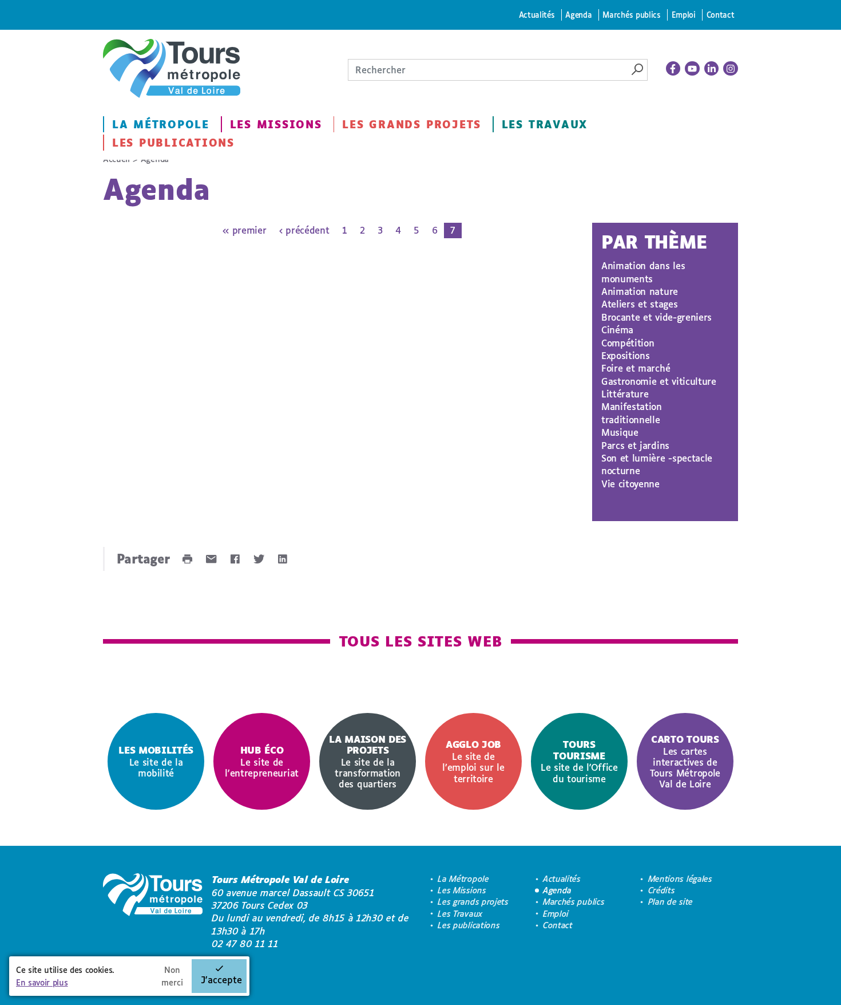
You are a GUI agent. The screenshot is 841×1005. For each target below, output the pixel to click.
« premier (244, 230)
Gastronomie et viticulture (658, 381)
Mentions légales (680, 878)
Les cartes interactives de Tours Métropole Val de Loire (685, 761)
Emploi (684, 14)
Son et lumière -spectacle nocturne (656, 464)
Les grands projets (411, 124)
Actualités (537, 14)
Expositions (625, 355)
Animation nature (639, 291)
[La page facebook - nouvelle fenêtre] (673, 68)
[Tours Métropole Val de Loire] (171, 68)
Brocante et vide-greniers (656, 317)
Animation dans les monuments (643, 271)
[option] (156, 761)
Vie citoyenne (630, 484)
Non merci (172, 976)
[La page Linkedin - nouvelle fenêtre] (711, 68)
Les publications (173, 142)
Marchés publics (631, 14)
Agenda (578, 14)
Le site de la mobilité (155, 761)
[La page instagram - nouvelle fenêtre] (730, 68)
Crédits (661, 890)
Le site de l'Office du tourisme (579, 761)
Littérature (624, 394)
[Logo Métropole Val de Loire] (153, 911)
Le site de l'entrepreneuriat (262, 761)
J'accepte (221, 980)
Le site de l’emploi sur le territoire (473, 761)
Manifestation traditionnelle (631, 412)
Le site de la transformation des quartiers (367, 761)
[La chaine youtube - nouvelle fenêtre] (692, 68)
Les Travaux (545, 124)
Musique (619, 432)
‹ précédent (304, 230)
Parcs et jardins (635, 445)
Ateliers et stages (639, 304)
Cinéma (617, 330)
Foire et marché (635, 368)
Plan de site (670, 901)
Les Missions (276, 124)
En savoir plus (42, 982)
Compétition (627, 343)
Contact (721, 14)
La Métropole (160, 124)
